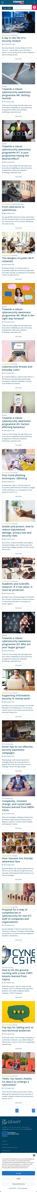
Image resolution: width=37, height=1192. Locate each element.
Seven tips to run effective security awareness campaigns (17, 749)
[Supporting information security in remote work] (18, 680)
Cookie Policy (12, 1188)
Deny (18, 1179)
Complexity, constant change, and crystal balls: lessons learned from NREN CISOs (18, 806)
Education (16, 204)
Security (15, 35)
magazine (5, 1129)
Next (33, 1111)
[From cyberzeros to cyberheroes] (18, 191)
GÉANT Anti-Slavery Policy (9, 1147)
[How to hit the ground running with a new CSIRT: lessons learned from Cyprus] (18, 954)
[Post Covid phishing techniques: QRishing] (18, 459)
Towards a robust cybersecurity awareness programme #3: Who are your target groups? (16, 643)
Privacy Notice (6, 1150)
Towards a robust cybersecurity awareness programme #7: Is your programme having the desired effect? (16, 152)
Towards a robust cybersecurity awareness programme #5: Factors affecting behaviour (16, 422)
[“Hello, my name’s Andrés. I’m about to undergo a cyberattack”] (18, 1063)
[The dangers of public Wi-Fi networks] (18, 242)
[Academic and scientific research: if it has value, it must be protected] (18, 568)
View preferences (18, 1184)
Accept (18, 1173)
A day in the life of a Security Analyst (14, 39)
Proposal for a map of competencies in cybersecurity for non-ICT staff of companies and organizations (17, 915)
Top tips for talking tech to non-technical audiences (17, 1029)
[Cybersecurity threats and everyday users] (18, 351)
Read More (18, 59)
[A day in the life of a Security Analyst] (18, 22)
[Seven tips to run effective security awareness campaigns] (18, 731)
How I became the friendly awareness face (17, 860)
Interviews (5, 744)
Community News (7, 35)
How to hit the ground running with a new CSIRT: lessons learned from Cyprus (17, 974)
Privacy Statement (22, 1188)
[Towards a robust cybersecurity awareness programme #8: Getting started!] (18, 73)
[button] (34, 7)
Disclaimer (5, 1144)
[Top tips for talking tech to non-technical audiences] (18, 1012)
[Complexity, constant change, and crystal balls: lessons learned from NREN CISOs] (18, 785)
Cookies (4, 1141)
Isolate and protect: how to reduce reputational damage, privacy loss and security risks (18, 531)
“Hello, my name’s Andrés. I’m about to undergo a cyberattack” (17, 1081)
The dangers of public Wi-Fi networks (18, 260)
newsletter (28, 1129)
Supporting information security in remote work (16, 697)
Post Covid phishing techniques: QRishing (14, 477)
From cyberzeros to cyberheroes (13, 208)
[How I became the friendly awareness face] (18, 843)
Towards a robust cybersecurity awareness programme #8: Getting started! (16, 93)
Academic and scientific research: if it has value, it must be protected (17, 587)
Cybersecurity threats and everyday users (17, 368)
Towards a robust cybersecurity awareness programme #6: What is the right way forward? (18, 314)
